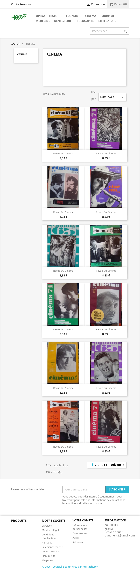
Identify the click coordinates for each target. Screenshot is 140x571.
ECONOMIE (73, 16)
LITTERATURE (107, 21)
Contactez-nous (21, 4)
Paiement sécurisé (52, 547)
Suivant (118, 465)
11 (105, 465)
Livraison (47, 525)
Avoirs (76, 537)
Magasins (47, 560)
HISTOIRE (55, 16)
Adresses (78, 542)
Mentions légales (51, 530)
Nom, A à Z (112, 97)
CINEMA (90, 16)
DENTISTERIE (63, 21)
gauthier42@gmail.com (120, 535)
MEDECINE (43, 21)
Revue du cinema (63, 153)
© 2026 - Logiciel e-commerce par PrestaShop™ (70, 566)
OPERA (40, 16)
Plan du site (48, 555)
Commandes (80, 533)
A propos (47, 542)
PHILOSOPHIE (85, 21)
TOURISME (107, 16)
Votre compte (83, 520)
